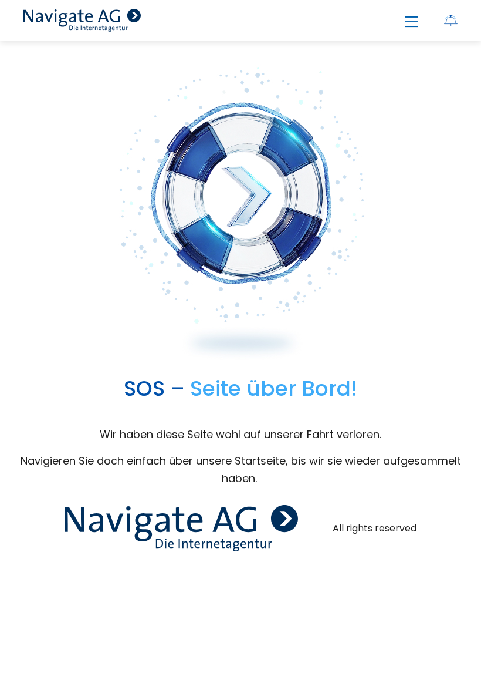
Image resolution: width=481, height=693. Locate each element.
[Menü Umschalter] (411, 22)
